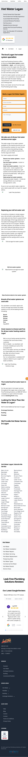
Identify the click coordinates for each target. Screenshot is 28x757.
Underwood (17, 522)
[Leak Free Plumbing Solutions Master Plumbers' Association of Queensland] (4, 735)
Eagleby (16, 485)
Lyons (15, 502)
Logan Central (5, 498)
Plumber (4, 415)
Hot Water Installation (9, 549)
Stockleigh (4, 520)
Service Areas (7, 569)
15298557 (7, 653)
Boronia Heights (6, 476)
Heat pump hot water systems (12, 177)
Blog (4, 711)
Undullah (4, 524)
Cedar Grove (17, 480)
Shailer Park (17, 515)
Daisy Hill (4, 485)
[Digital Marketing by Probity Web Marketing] (14, 752)
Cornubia (4, 483)
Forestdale (17, 489)
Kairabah (4, 496)
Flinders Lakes (5, 489)
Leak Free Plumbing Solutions (13, 747)
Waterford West (6, 528)
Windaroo (17, 528)
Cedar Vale (4, 481)
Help (4, 709)
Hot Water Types (8, 561)
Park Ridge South (19, 511)
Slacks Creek (17, 517)
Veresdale (17, 524)
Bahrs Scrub (4, 470)
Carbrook (17, 478)
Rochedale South (6, 515)
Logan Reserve (18, 500)
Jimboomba (4, 494)
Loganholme (17, 498)
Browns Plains (18, 476)
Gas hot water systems (10, 162)
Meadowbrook (18, 504)
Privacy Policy (7, 721)
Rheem (5, 316)
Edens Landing (5, 487)
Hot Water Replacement (10, 556)
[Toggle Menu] (27, 378)
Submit (6, 130)
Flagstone (17, 487)
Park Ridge (4, 511)
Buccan (3, 478)
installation (5, 65)
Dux (4, 322)
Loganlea (4, 500)
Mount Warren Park (20, 505)
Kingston (16, 496)
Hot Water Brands (8, 566)
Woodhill (16, 530)
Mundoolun (4, 507)
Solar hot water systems (11, 166)
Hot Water (6, 546)
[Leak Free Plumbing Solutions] (14, 641)
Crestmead (17, 483)
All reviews (8, 599)
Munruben (17, 507)
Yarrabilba (17, 531)
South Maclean (5, 518)
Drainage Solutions (7, 410)
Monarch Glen (5, 505)
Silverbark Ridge (6, 517)
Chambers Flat (18, 481)
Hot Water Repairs (8, 551)
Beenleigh (4, 472)
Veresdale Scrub (6, 526)
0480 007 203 (16, 130)
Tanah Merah (5, 522)
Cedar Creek (4, 480)
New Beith (4, 509)
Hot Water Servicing (9, 554)
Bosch (5, 314)
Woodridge (4, 531)
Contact (5, 716)
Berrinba (3, 474)
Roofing (3, 413)
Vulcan (5, 320)
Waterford (17, 526)
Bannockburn (18, 470)
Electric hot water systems (11, 158)
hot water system (14, 63)
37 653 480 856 (8, 651)
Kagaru (16, 494)
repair (11, 65)
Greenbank (4, 491)
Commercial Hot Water (10, 564)
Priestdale (4, 513)
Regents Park (18, 513)
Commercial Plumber (9, 676)
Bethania (16, 474)
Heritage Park (18, 491)
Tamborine (17, 520)
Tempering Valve (8, 559)
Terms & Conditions (8, 718)
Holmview (17, 493)
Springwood (17, 518)
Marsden (4, 504)
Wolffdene (4, 530)
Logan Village (5, 502)
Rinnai (5, 318)
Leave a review (18, 599)
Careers (5, 713)
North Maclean (18, 509)
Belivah (16, 472)
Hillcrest (3, 493)
